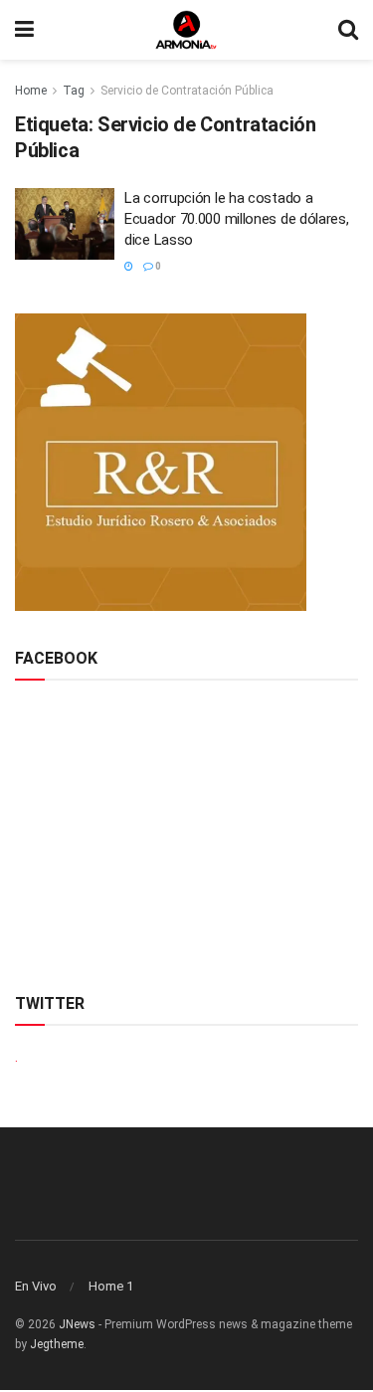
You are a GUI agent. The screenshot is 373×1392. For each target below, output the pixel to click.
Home (31, 91)
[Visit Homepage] (186, 30)
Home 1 (111, 1286)
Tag (74, 91)
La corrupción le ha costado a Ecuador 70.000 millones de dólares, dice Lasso (236, 219)
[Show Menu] (24, 30)
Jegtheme (57, 1344)
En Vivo (36, 1286)
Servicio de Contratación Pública (187, 91)
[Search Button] (348, 30)
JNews (77, 1324)
